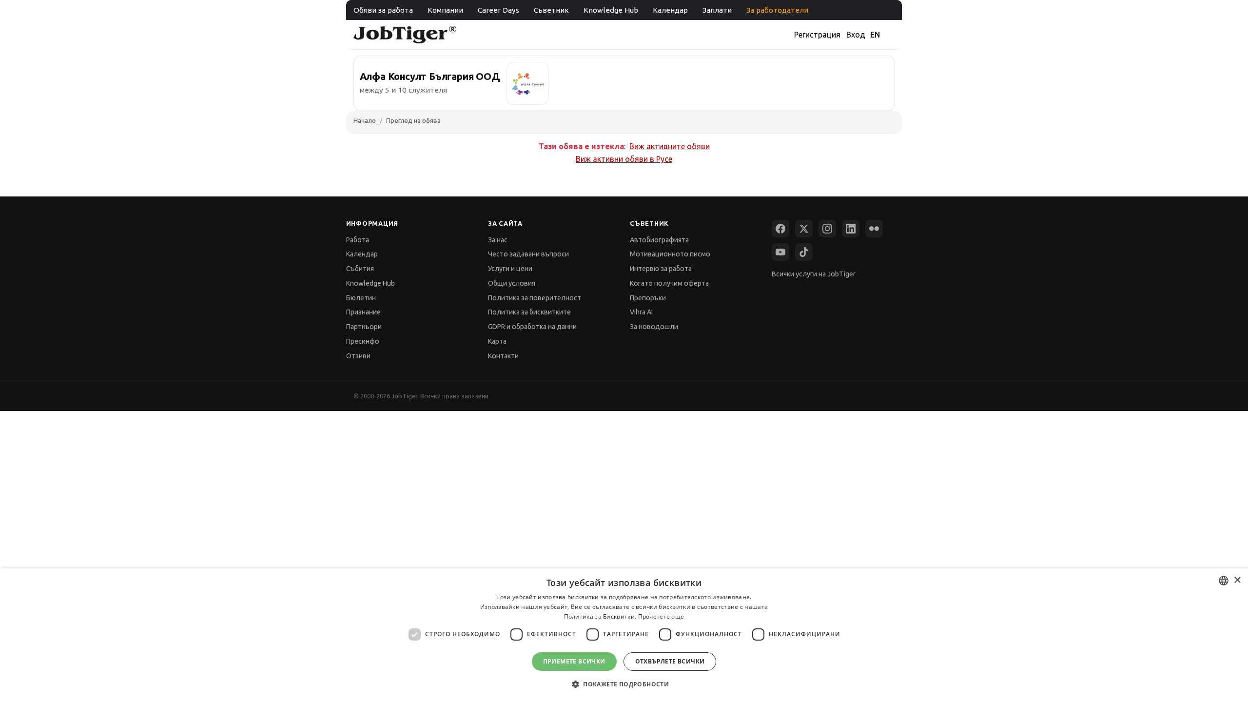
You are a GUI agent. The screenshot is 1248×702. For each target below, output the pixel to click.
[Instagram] (827, 228)
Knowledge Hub (611, 10)
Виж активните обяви (669, 146)
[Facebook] (780, 228)
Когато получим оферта (669, 283)
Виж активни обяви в (624, 159)
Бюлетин (361, 298)
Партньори (364, 327)
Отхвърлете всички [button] (670, 661)
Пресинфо (362, 341)
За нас (497, 240)
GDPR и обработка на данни (532, 327)
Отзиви (358, 356)
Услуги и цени (510, 269)
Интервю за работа (661, 269)
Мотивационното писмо (670, 254)
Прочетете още (661, 616)
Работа (357, 240)
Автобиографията (659, 240)
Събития (360, 269)
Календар (670, 10)
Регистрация (817, 34)
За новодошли (654, 327)
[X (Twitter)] (804, 228)
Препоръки (648, 298)
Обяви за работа (383, 10)
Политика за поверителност (534, 298)
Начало (364, 120)
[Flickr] (874, 228)
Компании (445, 10)
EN (875, 34)
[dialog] (624, 635)
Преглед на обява (413, 120)
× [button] (1237, 580)
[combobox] (1223, 580)
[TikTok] (804, 252)
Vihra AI (641, 312)
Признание (363, 312)
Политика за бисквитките (529, 312)
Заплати (717, 10)
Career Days (498, 10)
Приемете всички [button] (574, 661)
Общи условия (511, 283)
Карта (497, 341)
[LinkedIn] (850, 228)
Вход (855, 34)
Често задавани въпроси (528, 254)
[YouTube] (780, 252)
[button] (624, 684)
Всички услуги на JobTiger (814, 274)
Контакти (503, 356)
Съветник (551, 10)
